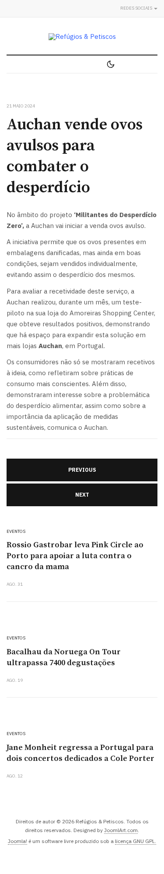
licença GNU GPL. (135, 841)
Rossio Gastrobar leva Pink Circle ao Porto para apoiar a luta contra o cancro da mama (75, 556)
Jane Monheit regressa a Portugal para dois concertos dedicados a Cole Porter (80, 753)
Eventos (16, 531)
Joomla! (17, 841)
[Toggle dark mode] (110, 64)
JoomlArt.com (121, 830)
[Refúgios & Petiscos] (82, 36)
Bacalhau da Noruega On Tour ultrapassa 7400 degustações (64, 657)
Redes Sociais (136, 8)
